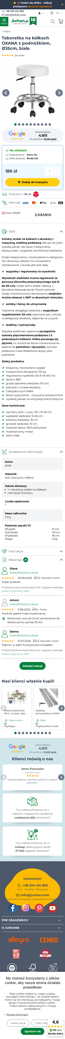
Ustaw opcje (18, 1023)
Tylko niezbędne (44, 1023)
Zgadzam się (32, 1031)
